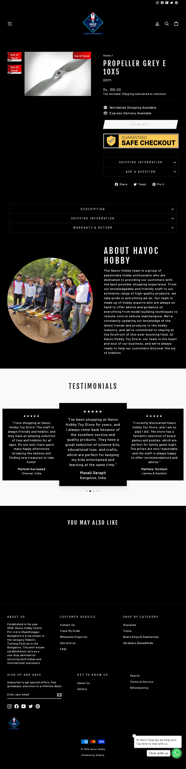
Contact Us (67, 624)
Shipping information (141, 162)
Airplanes (129, 624)
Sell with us (68, 643)
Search (135, 675)
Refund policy (139, 687)
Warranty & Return (93, 227)
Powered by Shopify (93, 755)
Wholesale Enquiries (73, 636)
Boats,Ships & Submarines (141, 636)
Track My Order (70, 630)
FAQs (63, 649)
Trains (127, 630)
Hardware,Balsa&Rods (138, 643)
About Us (83, 683)
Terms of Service (141, 681)
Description (93, 209)
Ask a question (141, 171)
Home (107, 55)
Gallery (82, 689)
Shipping (128, 93)
